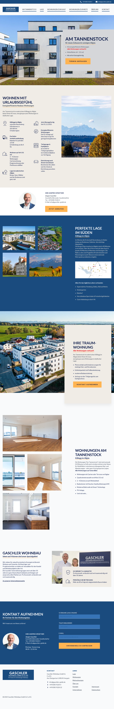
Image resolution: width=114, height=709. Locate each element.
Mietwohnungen (78, 680)
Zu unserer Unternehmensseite (14, 581)
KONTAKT (106, 9)
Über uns (75, 683)
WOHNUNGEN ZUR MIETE (78, 9)
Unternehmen (77, 690)
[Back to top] (109, 704)
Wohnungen (77, 677)
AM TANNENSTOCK (29, 9)
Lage (74, 674)
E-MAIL (62, 633)
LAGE (42, 9)
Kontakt (75, 687)
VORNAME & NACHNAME (68, 613)
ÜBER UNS (94, 9)
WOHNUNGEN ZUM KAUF (56, 9)
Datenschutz (96, 690)
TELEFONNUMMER (65, 623)
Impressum (95, 687)
